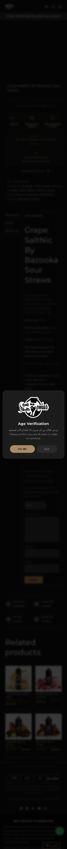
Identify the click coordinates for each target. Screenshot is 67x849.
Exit (46, 449)
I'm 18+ (22, 449)
